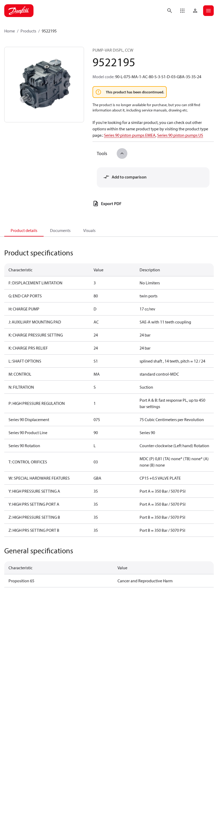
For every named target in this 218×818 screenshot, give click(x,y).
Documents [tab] (60, 230)
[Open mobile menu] (208, 10)
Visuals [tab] (89, 230)
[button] (182, 10)
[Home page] (18, 10)
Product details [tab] (24, 230)
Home (9, 31)
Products (28, 31)
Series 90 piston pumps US (180, 135)
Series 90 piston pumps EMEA (130, 135)
